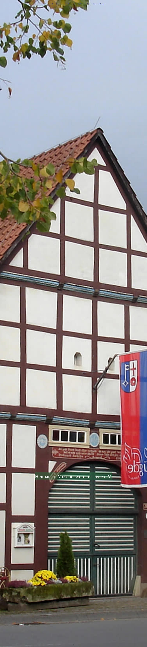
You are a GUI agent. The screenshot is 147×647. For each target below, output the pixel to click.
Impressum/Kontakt (98, 4)
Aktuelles (51, 4)
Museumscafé (71, 4)
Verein (88, 4)
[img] (73, 323)
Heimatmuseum (60, 4)
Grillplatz (80, 4)
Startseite (44, 4)
